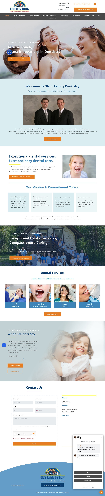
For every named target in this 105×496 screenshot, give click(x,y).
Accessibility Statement (17, 485)
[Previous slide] (4, 49)
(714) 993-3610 (66, 402)
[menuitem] (7, 15)
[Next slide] (101, 49)
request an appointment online (72, 219)
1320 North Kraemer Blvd (70, 409)
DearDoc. (66, 492)
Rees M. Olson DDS (64, 3)
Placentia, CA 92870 (63, 9)
